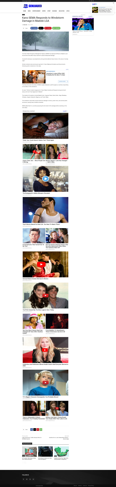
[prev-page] (23, 462)
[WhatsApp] (41, 429)
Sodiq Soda (25, 24)
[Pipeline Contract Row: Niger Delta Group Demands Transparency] (61, 451)
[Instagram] (91, 1)
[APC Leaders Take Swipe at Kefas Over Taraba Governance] (29, 451)
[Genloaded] (33, 6)
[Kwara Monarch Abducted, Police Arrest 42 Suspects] (45, 451)
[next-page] (25, 462)
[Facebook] (89, 1)
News (23, 14)
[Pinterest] (37, 429)
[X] (93, 1)
